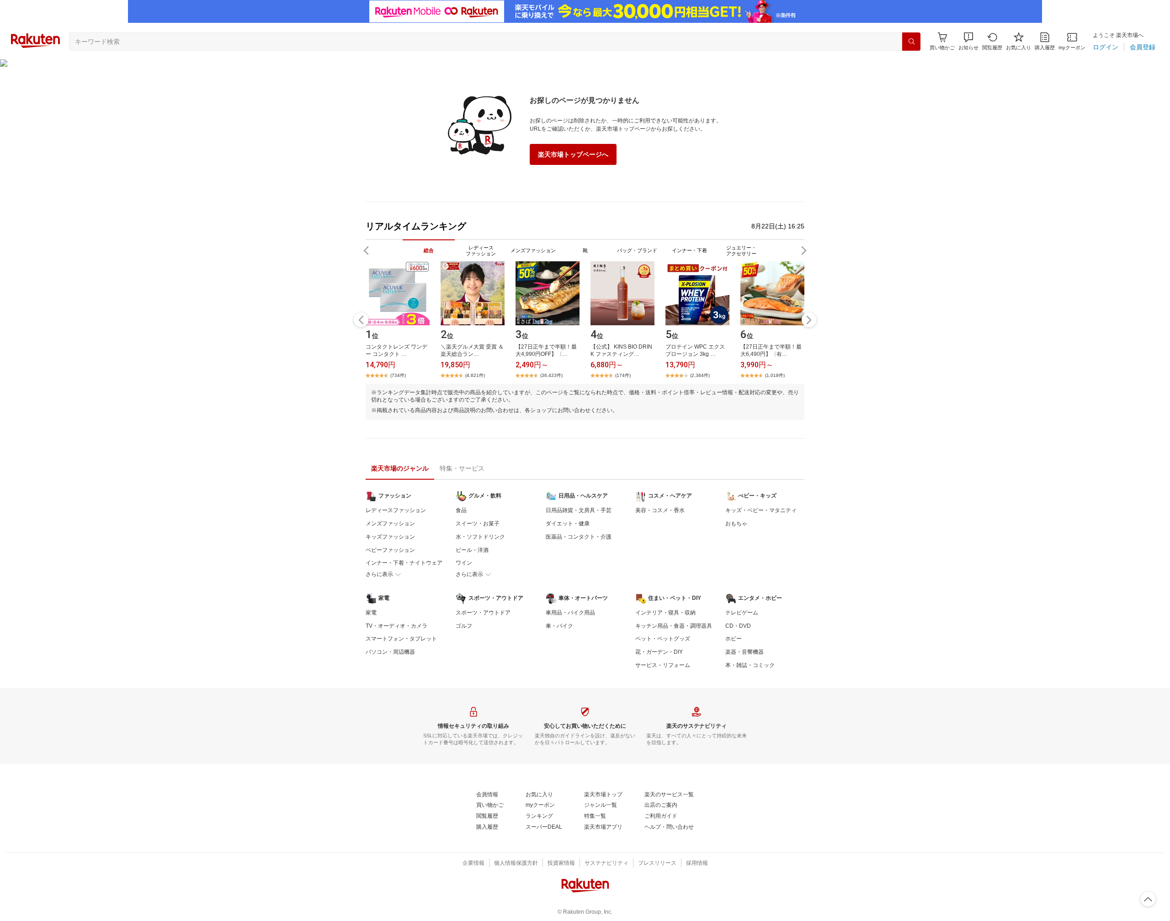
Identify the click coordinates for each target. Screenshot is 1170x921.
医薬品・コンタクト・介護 (579, 537)
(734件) (398, 375)
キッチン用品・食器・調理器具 (673, 626)
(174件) (623, 375)
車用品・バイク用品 (570, 612)
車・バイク (559, 626)
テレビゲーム (741, 612)
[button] (968, 41)
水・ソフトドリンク (480, 537)
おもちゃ (736, 523)
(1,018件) (775, 375)
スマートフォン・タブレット (401, 638)
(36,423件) (551, 375)
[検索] (911, 41)
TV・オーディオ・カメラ (396, 626)
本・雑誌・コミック (750, 665)
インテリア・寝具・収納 (665, 612)
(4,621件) (475, 375)
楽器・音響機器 (744, 652)
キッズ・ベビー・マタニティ (761, 510)
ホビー (733, 638)
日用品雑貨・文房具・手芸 (579, 510)
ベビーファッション (390, 550)
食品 (461, 510)
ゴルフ (464, 626)
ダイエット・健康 (568, 523)
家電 (371, 612)
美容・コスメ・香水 (660, 510)
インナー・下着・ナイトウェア (404, 563)
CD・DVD (738, 626)
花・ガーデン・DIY (659, 652)
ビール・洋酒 (472, 550)
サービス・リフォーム (662, 665)
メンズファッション (390, 523)
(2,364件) (700, 375)
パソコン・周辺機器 (390, 652)
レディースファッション (396, 510)
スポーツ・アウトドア (483, 612)
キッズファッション (390, 537)
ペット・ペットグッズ (662, 638)
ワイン (464, 563)
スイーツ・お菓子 (478, 523)
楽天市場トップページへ (573, 154)
